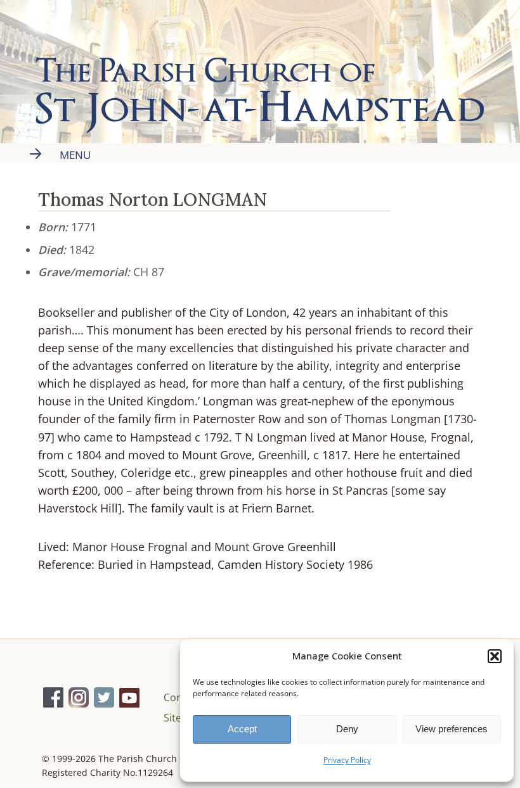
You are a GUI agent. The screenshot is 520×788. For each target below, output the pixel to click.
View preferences (451, 728)
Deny (347, 728)
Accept (242, 728)
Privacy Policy (347, 759)
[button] (494, 656)
